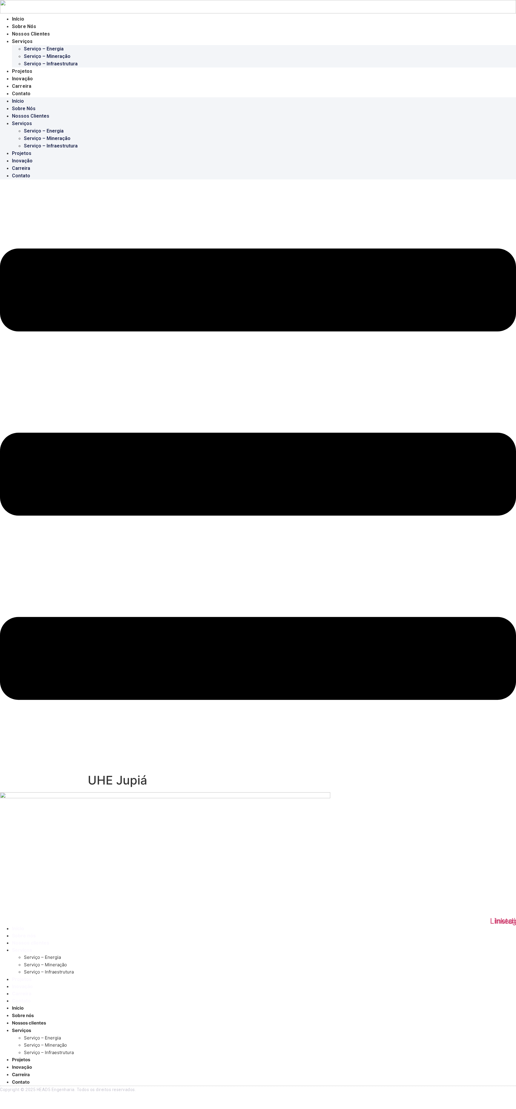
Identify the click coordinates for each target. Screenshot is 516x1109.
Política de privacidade (24, 1101)
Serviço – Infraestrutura (51, 64)
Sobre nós (24, 26)
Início (18, 19)
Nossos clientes (31, 34)
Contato (21, 93)
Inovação (22, 78)
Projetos (22, 71)
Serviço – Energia (44, 49)
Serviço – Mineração (47, 56)
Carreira (21, 86)
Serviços (22, 41)
